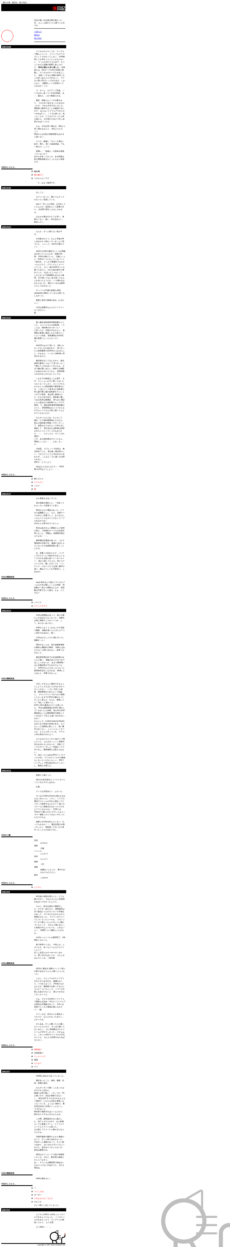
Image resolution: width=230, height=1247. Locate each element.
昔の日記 (23, 2)
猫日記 (15, 2)
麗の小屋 (6, 2)
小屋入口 (38, 32)
